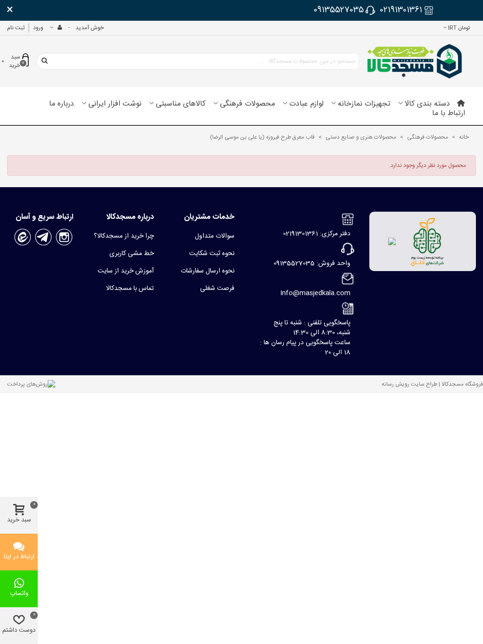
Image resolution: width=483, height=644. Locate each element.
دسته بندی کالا (427, 104)
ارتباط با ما (448, 113)
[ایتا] (22, 237)
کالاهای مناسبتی (181, 104)
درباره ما (61, 104)
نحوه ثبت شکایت (211, 253)
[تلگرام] (43, 237)
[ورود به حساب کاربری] (55, 28)
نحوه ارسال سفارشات (207, 271)
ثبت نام (16, 28)
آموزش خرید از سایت (126, 271)
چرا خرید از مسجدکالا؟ (124, 236)
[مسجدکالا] (414, 61)
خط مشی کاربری (131, 253)
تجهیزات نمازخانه (364, 104)
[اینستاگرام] (64, 237)
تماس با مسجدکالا (130, 288)
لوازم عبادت (306, 104)
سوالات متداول (214, 236)
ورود (38, 28)
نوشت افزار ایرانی (115, 104)
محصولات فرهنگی (247, 104)
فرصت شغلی (217, 288)
